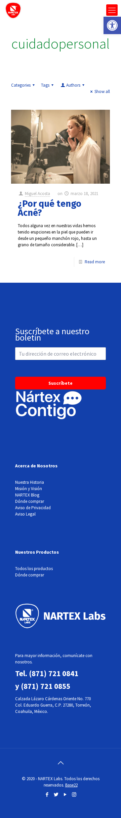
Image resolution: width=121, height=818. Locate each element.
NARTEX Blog (27, 495)
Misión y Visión (28, 488)
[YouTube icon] (65, 794)
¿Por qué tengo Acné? (49, 208)
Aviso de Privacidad (33, 508)
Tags (45, 85)
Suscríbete (60, 383)
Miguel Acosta (37, 193)
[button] (112, 25)
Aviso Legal (25, 514)
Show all (102, 91)
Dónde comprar (29, 501)
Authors (73, 85)
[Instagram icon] (74, 794)
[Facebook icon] (46, 794)
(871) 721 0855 (45, 686)
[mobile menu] (112, 10)
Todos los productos (34, 568)
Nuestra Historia (29, 482)
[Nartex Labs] (13, 10)
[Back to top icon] (60, 762)
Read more (95, 262)
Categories (21, 85)
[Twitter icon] (55, 794)
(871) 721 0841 (53, 673)
